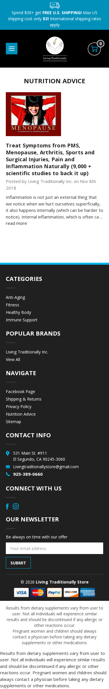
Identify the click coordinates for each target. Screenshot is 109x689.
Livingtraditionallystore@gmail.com (46, 466)
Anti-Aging (15, 297)
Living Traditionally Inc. (27, 352)
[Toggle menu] (11, 48)
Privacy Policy (18, 406)
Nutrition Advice (21, 414)
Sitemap (13, 421)
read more (16, 223)
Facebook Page (20, 391)
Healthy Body (18, 312)
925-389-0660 (28, 474)
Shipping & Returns (24, 399)
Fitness (12, 305)
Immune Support (21, 320)
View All (13, 359)
